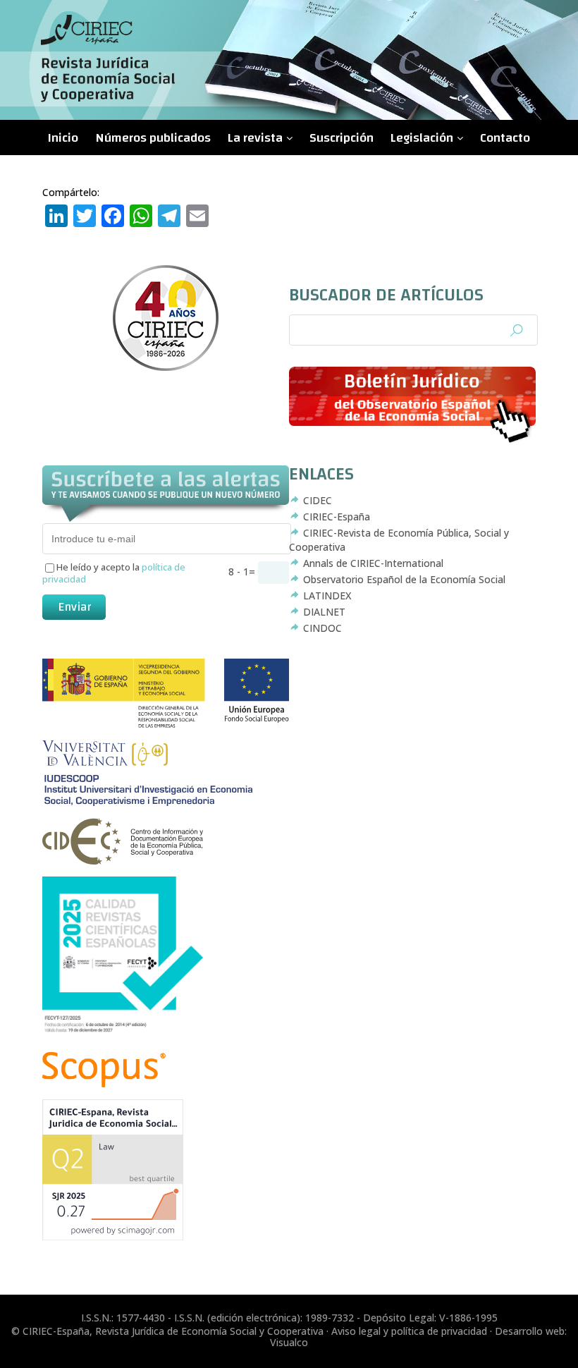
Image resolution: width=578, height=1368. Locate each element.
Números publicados (153, 137)
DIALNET (324, 611)
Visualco (289, 1342)
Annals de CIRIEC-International (373, 563)
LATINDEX (327, 595)
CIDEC (317, 500)
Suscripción (341, 137)
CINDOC (322, 628)
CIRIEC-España (336, 516)
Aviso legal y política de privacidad (409, 1331)
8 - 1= (243, 571)
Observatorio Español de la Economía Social (404, 579)
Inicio (63, 137)
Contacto (505, 137)
